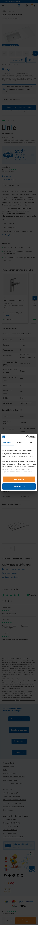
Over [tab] (31, 443)
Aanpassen (18, 486)
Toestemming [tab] (7, 443)
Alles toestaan (19, 479)
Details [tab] (19, 443)
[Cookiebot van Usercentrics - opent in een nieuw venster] (27, 436)
